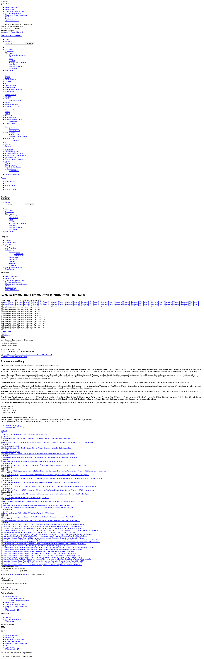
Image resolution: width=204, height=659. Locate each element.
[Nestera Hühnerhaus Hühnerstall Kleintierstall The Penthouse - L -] (24, 521)
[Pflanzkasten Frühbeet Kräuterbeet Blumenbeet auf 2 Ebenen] (22, 553)
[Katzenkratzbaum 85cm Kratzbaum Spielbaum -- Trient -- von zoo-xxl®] (26, 528)
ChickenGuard (14, 129)
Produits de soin (10, 242)
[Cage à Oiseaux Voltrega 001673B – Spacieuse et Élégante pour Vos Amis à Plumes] (30, 490)
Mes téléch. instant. (15, 66)
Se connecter (13, 55)
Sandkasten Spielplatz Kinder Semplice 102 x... (68, 538)
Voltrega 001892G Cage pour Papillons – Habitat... (80, 486)
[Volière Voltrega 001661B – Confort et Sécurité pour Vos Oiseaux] (24, 482)
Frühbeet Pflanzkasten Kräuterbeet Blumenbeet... (76, 534)
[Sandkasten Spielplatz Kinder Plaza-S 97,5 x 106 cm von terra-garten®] (26, 561)
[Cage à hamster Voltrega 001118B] (13, 498)
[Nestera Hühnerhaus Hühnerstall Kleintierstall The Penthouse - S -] (24, 457)
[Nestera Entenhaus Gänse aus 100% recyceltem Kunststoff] (21, 454)
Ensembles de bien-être (13, 110)
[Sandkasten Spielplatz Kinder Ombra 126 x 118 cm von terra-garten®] (25, 524)
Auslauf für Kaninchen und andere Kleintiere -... (56, 505)
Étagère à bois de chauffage (14, 159)
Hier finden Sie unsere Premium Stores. (26, 356)
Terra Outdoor (10, 269)
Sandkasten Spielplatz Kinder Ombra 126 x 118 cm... (67, 524)
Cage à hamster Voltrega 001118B (37, 498)
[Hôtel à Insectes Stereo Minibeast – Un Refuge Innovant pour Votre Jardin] (27, 501)
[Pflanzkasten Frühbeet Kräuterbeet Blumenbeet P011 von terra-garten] (25, 555)
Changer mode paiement (17, 63)
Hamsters (8, 146)
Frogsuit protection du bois (14, 153)
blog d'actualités (10, 248)
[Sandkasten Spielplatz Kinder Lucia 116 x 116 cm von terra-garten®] (25, 526)
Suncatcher (9, 150)
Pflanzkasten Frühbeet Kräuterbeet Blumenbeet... (58, 551)
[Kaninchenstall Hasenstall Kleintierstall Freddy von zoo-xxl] (22, 507)
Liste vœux (13, 68)
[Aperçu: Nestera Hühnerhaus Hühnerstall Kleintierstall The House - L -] (26, 302)
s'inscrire (23, 55)
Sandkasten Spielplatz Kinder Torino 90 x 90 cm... (65, 565)
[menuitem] (102, 14)
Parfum (7, 112)
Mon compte (13, 57)
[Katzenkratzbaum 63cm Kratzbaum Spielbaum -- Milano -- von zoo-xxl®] (26, 544)
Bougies (8, 97)
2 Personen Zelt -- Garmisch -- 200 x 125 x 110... (83, 530)
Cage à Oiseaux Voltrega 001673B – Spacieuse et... (77, 490)
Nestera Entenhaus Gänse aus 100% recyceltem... (58, 454)
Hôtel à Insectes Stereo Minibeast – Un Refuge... (69, 501)
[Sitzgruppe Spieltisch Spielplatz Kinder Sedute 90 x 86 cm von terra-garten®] (28, 536)
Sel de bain (9, 116)
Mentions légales (10, 19)
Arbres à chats (14, 140)
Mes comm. (13, 64)
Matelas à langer (10, 165)
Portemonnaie (14, 171)
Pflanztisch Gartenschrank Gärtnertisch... (62, 532)
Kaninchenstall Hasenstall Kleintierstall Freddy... (59, 507)
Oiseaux (8, 144)
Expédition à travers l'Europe (19, 600)
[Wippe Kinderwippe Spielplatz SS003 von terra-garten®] (21, 546)
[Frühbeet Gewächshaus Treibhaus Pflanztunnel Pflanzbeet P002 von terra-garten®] (29, 559)
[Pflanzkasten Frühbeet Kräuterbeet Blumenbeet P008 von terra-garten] (25, 557)
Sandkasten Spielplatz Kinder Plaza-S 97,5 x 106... (68, 561)
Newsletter (8, 617)
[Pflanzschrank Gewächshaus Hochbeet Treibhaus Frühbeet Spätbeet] (25, 549)
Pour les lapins (10, 133)
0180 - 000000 (6, 587)
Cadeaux (8, 244)
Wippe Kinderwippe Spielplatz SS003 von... (56, 546)
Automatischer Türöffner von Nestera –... (81, 442)
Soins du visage (10, 123)
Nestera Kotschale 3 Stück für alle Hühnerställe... (54, 438)
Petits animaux (10, 250)
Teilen (3, 333)
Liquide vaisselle (15, 100)
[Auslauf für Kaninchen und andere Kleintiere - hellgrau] (20, 505)
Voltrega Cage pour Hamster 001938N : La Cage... (72, 494)
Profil (11, 59)
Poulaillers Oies (14, 131)
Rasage (7, 114)
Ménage (8, 163)
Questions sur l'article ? (13, 425)
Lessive (7, 102)
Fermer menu (9, 51)
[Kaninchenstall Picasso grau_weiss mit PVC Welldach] (20, 517)
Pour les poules (10, 127)
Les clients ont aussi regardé (37, 434)
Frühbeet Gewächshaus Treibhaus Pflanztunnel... (74, 559)
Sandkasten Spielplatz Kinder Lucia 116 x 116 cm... (66, 526)
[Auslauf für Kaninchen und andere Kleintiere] (17, 461)
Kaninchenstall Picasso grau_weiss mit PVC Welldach (57, 517)
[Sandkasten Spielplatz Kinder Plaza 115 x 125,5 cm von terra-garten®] (25, 563)
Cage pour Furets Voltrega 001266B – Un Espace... (71, 475)
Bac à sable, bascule (12, 157)
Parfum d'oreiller (10, 95)
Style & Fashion (10, 169)
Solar (7, 246)
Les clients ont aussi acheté (19, 434)
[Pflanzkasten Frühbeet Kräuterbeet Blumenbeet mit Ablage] (21, 551)
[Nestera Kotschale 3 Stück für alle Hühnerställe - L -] (19, 438)
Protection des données (13, 13)
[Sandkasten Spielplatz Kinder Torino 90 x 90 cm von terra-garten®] (24, 565)
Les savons (13, 121)
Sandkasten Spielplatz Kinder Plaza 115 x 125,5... (66, 563)
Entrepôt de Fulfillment (17, 598)
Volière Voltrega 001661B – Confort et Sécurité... (63, 482)
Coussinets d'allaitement (13, 167)
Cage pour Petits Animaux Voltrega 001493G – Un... (90, 478)
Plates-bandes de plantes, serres (15, 155)
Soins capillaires (10, 117)
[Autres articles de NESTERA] (5, 335)
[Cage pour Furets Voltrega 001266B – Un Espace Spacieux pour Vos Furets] (27, 475)
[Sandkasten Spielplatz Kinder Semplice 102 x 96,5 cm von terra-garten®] (26, 538)
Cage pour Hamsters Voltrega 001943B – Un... (71, 465)
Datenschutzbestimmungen (18, 574)
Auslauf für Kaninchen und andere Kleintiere (48, 461)
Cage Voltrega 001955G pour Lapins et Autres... (90, 471)
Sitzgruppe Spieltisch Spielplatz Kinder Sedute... (71, 536)
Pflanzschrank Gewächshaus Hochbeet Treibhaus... (78, 547)
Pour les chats (9, 138)
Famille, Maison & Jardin (13, 267)
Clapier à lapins (14, 134)
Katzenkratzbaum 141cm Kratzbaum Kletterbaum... (84, 540)
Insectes (7, 142)
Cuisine (7, 98)
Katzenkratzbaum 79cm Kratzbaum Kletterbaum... (83, 542)
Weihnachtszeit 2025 (12, 21)
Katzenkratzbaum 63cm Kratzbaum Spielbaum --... (69, 544)
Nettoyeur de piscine (12, 151)
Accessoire (5, 434)
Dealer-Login (9, 9)
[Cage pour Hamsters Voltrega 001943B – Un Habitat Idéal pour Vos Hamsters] (28, 465)
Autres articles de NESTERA (15, 427)
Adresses (12, 61)
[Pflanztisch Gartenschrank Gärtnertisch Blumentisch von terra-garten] (25, 532)
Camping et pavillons (12, 174)
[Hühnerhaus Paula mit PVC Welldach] (14, 513)
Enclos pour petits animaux (18, 136)
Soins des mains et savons (13, 119)
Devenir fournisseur (11, 7)
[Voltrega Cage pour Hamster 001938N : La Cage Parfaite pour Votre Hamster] (28, 494)
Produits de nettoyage (12, 106)
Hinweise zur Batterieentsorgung (16, 15)
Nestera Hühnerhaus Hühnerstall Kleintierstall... (63, 457)
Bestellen (25, 571)
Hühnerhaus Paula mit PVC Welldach (41, 513)
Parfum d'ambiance (11, 104)
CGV (7, 17)
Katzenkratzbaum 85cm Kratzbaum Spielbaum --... (68, 528)
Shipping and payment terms (14, 11)
